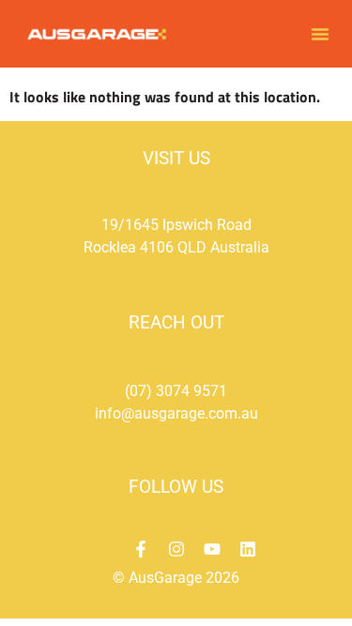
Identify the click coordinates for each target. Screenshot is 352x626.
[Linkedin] (247, 549)
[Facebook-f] (140, 549)
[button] (320, 34)
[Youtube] (212, 549)
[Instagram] (176, 549)
